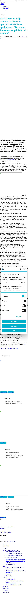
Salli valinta (14, 326)
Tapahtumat (6, 588)
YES (4, 566)
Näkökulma (4, 392)
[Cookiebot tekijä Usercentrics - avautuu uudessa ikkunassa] (19, 269)
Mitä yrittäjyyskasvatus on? (13, 551)
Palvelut (5, 577)
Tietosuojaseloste (12, 541)
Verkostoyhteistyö (10, 579)
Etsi (4, 2)
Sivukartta (2, 528)
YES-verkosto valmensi (8, 159)
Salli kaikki (14, 321)
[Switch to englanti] (5, 8)
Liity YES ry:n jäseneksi (6, 532)
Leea (3, 37)
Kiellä (14, 330)
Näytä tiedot (19, 316)
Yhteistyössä (9, 576)
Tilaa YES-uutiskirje (5, 531)
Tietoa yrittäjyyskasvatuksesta (10, 550)
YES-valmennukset (11, 583)
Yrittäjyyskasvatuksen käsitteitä (14, 555)
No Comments (23, 37)
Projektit (8, 574)
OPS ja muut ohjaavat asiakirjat (14, 553)
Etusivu (5, 548)
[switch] (24, 301)
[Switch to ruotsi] (5, 6)
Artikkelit (5, 590)
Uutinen (10, 392)
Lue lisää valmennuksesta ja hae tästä (9, 348)
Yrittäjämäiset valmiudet (12, 557)
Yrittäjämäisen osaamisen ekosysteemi (15, 559)
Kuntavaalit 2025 (10, 564)
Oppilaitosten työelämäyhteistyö (14, 584)
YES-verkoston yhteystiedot (7, 527)
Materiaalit (5, 586)
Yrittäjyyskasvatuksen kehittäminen (15, 581)
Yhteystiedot (6, 592)
